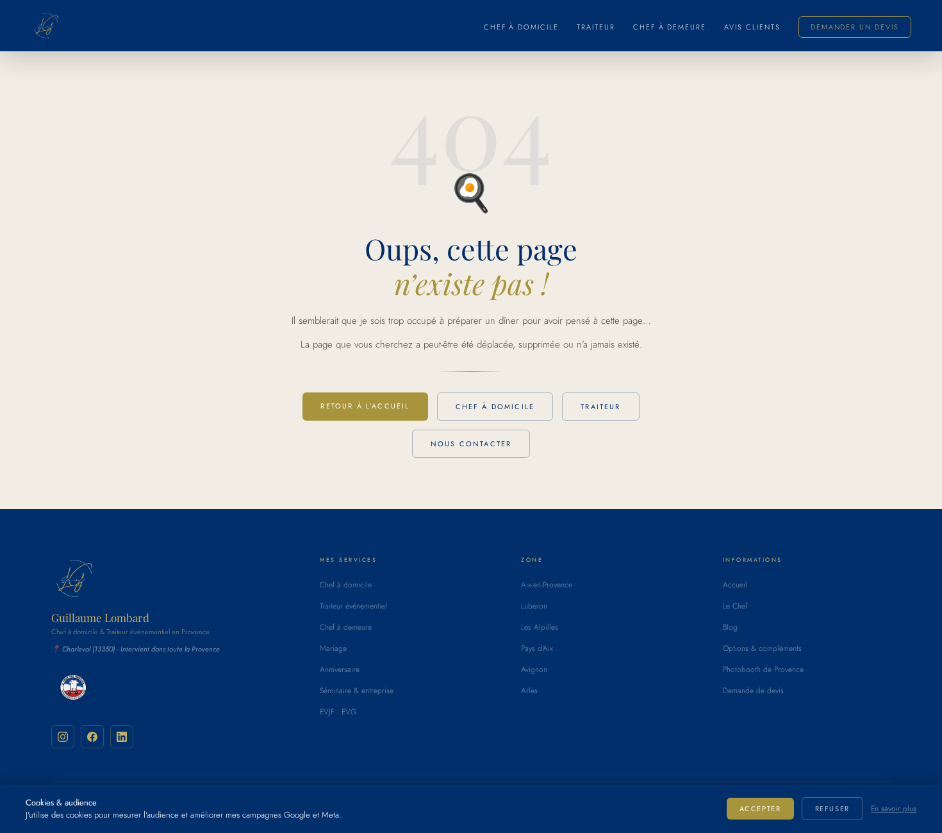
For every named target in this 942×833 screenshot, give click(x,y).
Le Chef (735, 606)
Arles (529, 690)
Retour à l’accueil (364, 406)
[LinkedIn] (121, 736)
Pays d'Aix (537, 648)
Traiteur (596, 27)
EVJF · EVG (338, 712)
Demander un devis (855, 27)
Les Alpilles (539, 627)
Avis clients (752, 27)
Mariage (333, 648)
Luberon (534, 606)
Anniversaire (339, 669)
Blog (730, 627)
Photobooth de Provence (763, 669)
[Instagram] (62, 736)
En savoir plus (893, 809)
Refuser (832, 809)
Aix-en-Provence (546, 585)
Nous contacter (471, 444)
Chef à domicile (521, 27)
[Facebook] (92, 736)
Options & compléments (762, 648)
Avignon (534, 669)
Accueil (735, 585)
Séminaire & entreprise (356, 690)
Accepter (760, 809)
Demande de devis (753, 690)
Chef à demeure (669, 27)
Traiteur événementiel (353, 606)
